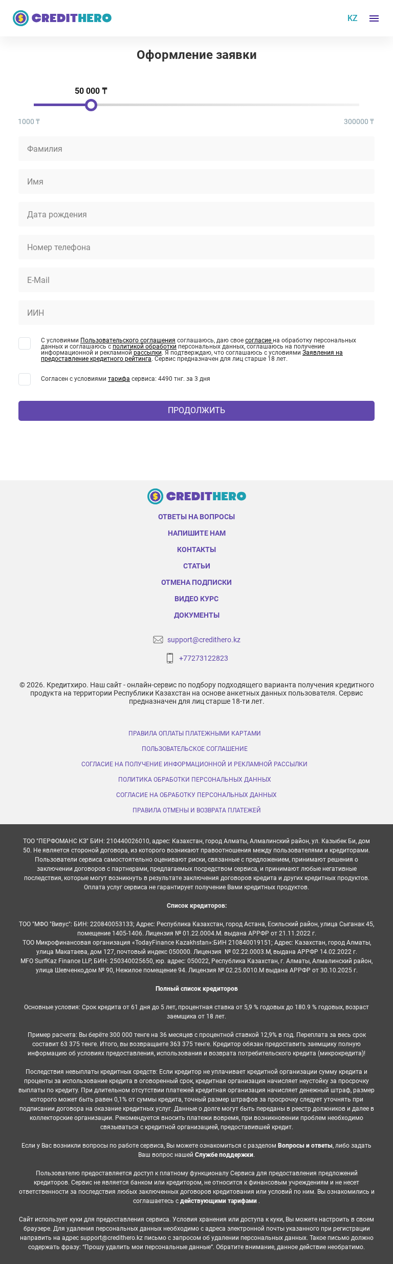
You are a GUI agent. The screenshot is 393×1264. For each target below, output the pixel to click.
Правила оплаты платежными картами (194, 733)
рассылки (148, 352)
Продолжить (196, 410)
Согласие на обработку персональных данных (196, 795)
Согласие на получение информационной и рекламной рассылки (194, 764)
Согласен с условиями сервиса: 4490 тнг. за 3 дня (125, 379)
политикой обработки (145, 346)
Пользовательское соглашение (195, 748)
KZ (352, 18)
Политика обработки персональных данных (194, 779)
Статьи (196, 566)
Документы (197, 615)
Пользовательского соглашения (128, 340)
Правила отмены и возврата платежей (197, 810)
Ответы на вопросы (196, 517)
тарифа (119, 378)
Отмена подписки (196, 582)
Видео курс (196, 599)
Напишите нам (197, 533)
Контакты (196, 549)
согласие (259, 340)
